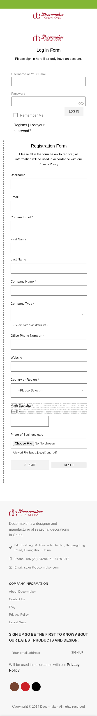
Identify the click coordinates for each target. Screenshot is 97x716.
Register (20, 125)
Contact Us (17, 599)
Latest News (18, 622)
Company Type (22, 303)
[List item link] (48, 567)
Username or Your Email (28, 74)
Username (19, 175)
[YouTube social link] (48, 4)
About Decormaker (22, 591)
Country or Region (25, 379)
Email (16, 197)
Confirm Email (22, 217)
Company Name (23, 281)
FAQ (12, 607)
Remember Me (32, 115)
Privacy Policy (19, 614)
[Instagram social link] (43, 4)
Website (16, 357)
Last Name (18, 259)
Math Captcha (22, 405)
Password (18, 93)
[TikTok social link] (53, 4)
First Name (18, 239)
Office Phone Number (27, 335)
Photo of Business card (27, 434)
